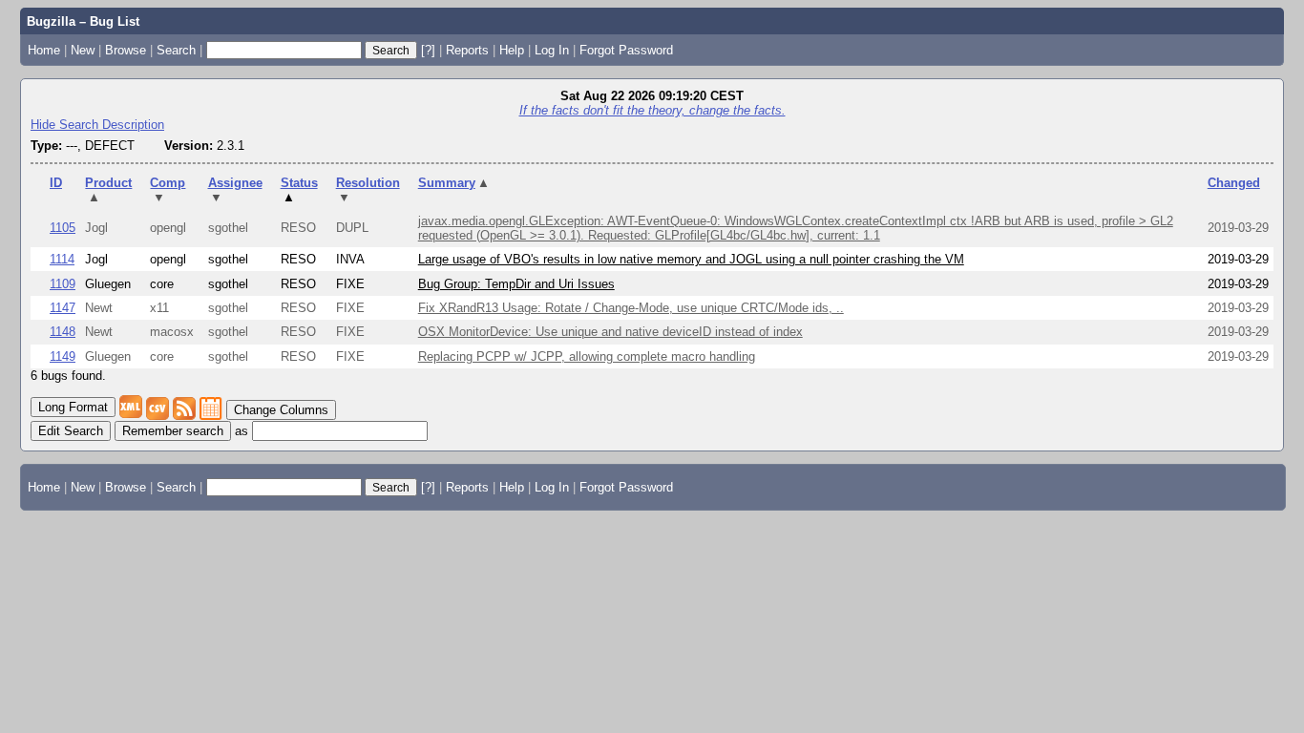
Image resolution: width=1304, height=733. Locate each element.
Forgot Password (626, 50)
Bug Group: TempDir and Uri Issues (516, 284)
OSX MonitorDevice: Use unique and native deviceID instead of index (610, 332)
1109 (62, 284)
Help (511, 50)
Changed (1234, 183)
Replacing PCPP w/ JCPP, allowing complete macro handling (586, 356)
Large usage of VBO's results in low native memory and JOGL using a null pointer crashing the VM (691, 259)
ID (56, 183)
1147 (62, 308)
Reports (467, 50)
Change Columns (281, 410)
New (83, 50)
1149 (62, 356)
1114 (62, 259)
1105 (62, 227)
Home (44, 50)
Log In (552, 50)
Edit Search (70, 431)
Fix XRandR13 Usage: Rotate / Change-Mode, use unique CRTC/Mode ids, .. (631, 308)
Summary (454, 183)
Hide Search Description (97, 124)
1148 (62, 332)
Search (176, 50)
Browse (125, 50)
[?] (428, 50)
